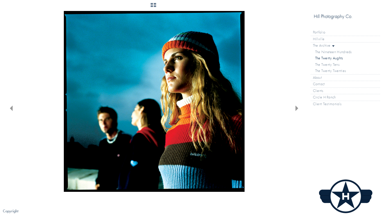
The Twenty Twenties (330, 71)
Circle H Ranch (324, 97)
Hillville (319, 39)
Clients (318, 91)
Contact (319, 84)
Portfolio (319, 32)
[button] (153, 7)
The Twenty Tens (327, 64)
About (317, 77)
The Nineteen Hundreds (333, 52)
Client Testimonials (327, 104)
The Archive (322, 45)
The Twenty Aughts (329, 58)
